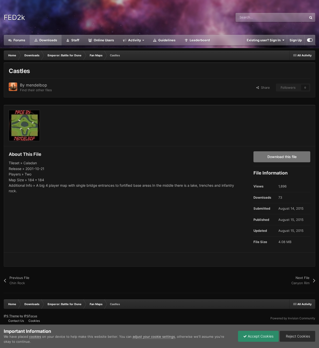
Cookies (34, 321)
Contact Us (16, 321)
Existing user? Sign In (264, 40)
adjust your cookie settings (154, 337)
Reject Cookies (297, 336)
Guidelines (166, 40)
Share (264, 87)
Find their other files (36, 90)
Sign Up (296, 40)
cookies (35, 337)
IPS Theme (11, 316)
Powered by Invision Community (292, 318)
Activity (134, 40)
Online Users (103, 40)
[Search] (310, 17)
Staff (75, 40)
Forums (19, 40)
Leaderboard (199, 40)
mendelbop (36, 85)
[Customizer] (310, 40)
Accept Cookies (260, 336)
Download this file (282, 157)
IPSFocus (30, 316)
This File (294, 17)
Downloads (48, 40)
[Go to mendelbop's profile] (13, 87)
